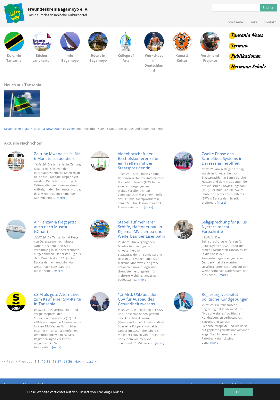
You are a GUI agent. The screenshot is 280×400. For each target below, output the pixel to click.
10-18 (46, 361)
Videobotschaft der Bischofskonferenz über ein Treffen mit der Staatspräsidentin (139, 161)
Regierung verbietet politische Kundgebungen (225, 297)
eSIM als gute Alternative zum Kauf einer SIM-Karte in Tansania (57, 299)
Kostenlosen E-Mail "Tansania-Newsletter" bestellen (40, 129)
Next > (79, 361)
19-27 (57, 361)
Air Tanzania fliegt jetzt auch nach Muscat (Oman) (55, 226)
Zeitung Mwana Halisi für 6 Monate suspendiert (57, 156)
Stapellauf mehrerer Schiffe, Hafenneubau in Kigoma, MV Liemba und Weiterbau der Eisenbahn (141, 229)
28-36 (68, 361)
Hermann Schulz (248, 67)
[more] (60, 198)
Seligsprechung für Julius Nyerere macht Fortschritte (224, 226)
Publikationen (246, 56)
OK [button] (238, 392)
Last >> (92, 361)
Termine (239, 46)
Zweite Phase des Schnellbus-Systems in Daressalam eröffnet (222, 158)
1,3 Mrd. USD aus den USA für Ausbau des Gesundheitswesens (138, 299)
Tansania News (247, 35)
